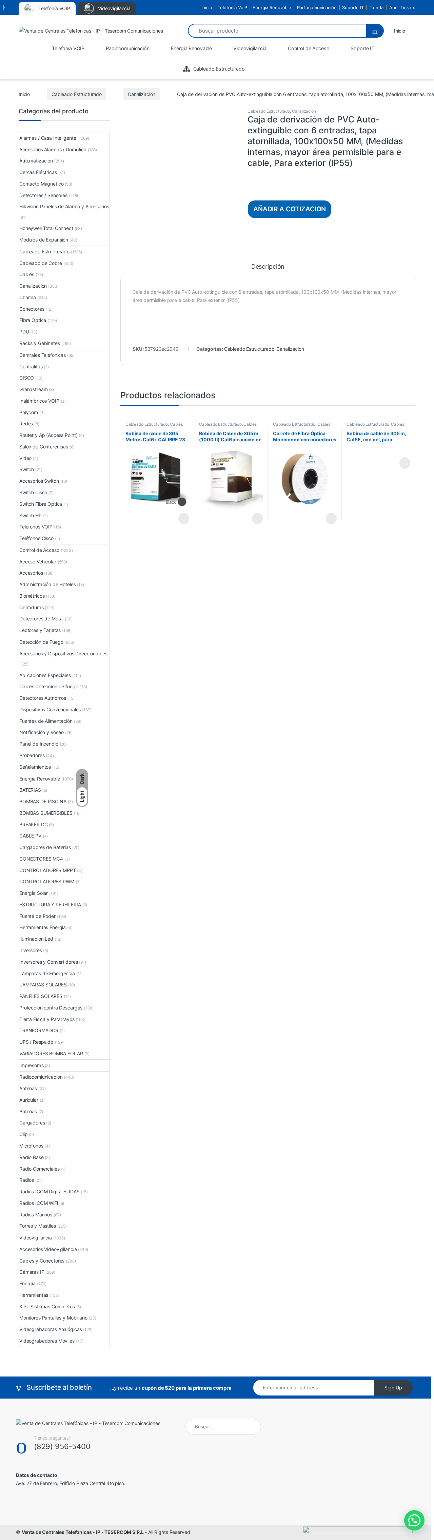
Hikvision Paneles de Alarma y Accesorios (64, 206)
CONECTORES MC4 (41, 859)
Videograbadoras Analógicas (50, 1329)
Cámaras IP (31, 1272)
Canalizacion (141, 94)
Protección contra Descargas (50, 1007)
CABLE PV (30, 836)
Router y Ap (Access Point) (48, 435)
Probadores (32, 755)
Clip (23, 1134)
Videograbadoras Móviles (47, 1341)
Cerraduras (31, 607)
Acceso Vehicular (37, 561)
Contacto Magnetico (41, 184)
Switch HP (30, 515)
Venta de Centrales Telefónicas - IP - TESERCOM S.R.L (83, 1532)
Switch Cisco (33, 492)
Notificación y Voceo (41, 732)
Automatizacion (36, 160)
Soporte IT (353, 7)
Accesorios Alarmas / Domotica (52, 149)
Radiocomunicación (317, 7)
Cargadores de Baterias (45, 847)
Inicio (206, 7)
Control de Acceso (39, 550)
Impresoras (31, 1065)
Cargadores (32, 1122)
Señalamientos (35, 767)
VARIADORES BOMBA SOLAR (51, 1053)
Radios (26, 1180)
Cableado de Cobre (40, 263)
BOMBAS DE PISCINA (42, 801)
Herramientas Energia (42, 927)
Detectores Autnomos (42, 698)
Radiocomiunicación (40, 1077)
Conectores (31, 309)
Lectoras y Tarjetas (40, 630)
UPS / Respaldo (36, 1042)
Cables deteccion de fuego (48, 686)
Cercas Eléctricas (38, 172)
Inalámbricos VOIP (39, 401)
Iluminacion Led (36, 939)
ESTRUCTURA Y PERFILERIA (50, 904)
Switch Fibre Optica (40, 504)
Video (25, 458)
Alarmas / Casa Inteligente (47, 138)
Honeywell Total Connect (46, 228)
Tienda (376, 7)
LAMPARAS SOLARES (43, 984)
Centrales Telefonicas (42, 355)
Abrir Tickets (402, 7)
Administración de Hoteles (47, 584)
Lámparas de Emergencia (47, 973)
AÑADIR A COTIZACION (289, 209)
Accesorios (31, 573)
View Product (180, 518)
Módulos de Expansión (43, 240)
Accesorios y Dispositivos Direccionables (63, 653)
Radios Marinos (35, 1214)
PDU (24, 331)
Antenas (28, 1088)
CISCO (26, 378)
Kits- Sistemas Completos (47, 1306)
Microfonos (31, 1146)
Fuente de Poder (37, 916)
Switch (26, 469)
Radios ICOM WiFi (38, 1203)
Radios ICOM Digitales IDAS (49, 1191)
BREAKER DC (33, 824)
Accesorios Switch (39, 481)
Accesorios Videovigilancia (48, 1249)
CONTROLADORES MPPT (47, 870)
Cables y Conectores (41, 1261)
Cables (176, 424)
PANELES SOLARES (40, 996)
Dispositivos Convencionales (50, 709)
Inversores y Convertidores (48, 962)
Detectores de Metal (41, 618)
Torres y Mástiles (37, 1226)
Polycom (28, 412)
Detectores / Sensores (43, 195)
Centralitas (30, 366)
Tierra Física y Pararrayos (46, 1019)
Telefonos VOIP (36, 527)
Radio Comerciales (39, 1169)
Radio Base (31, 1157)
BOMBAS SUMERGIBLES (45, 813)
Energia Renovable (272, 7)
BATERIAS (30, 790)
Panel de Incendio (38, 744)
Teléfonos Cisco (36, 538)
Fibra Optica (32, 320)
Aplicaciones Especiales (45, 675)
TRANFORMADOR (38, 1030)
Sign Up (393, 1387)
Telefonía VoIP (232, 7)
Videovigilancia (35, 1237)
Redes (26, 423)
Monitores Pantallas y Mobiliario (53, 1318)
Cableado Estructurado (77, 94)
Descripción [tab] (267, 267)
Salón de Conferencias (43, 446)
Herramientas (33, 1295)
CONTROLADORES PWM (46, 881)
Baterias (28, 1111)
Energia (27, 1283)
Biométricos (31, 596)
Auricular (28, 1100)
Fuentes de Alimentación (46, 721)
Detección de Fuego (41, 642)
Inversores (30, 950)
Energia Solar (33, 893)
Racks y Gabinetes (39, 343)
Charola (27, 297)
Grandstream (33, 389)
